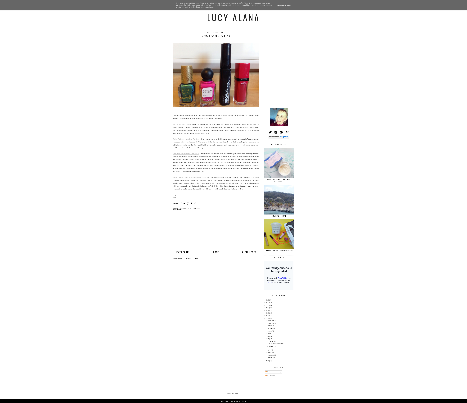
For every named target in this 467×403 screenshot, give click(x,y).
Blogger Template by (233, 401)
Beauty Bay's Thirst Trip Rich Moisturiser (278, 180)
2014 (267, 318)
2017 (267, 310)
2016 (267, 313)
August (270, 331)
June (269, 336)
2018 (267, 308)
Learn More (281, 5)
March (270, 352)
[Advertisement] (216, 233)
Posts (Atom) (192, 258)
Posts (268, 372)
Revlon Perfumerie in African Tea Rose (186, 139)
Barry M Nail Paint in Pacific (182, 124)
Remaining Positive (279, 216)
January (270, 357)
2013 (267, 361)
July (269, 333)
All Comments (271, 375)
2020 (267, 302)
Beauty (179, 210)
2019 (267, 305)
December (271, 320)
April (269, 350)
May (269, 338)
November (271, 323)
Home (216, 252)
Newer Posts (182, 252)
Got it (289, 5)
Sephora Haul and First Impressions (279, 250)
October (270, 325)
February (270, 355)
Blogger (237, 393)
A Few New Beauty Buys (216, 36)
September (271, 328)
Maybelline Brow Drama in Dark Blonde (186, 154)
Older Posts (249, 252)
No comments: (197, 208)
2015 (267, 315)
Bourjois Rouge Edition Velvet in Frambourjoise (189, 177)
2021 (267, 300)
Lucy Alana (233, 17)
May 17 (271, 341)
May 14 (271, 346)
